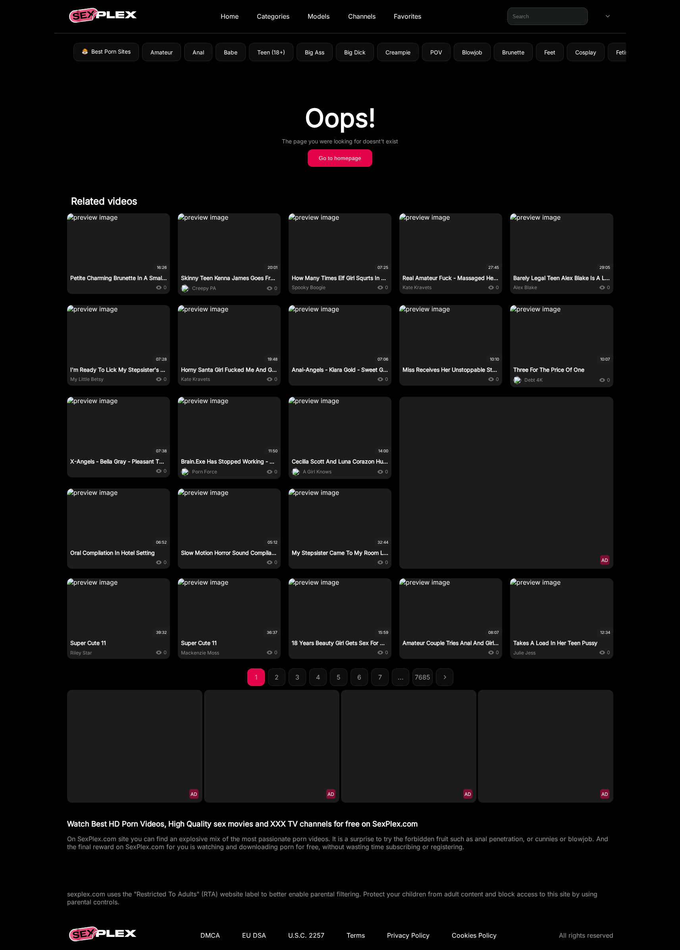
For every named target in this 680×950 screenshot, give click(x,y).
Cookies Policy (474, 935)
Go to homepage (340, 158)
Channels (361, 16)
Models (318, 16)
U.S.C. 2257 (306, 935)
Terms (356, 935)
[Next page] (444, 677)
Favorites (407, 16)
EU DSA (254, 935)
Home (229, 16)
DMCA (210, 935)
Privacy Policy (408, 935)
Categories (273, 16)
